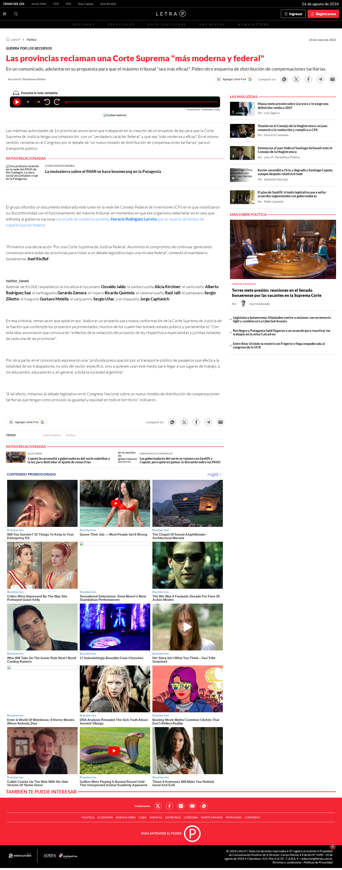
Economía (105, 817)
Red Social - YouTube (192, 806)
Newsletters (253, 24)
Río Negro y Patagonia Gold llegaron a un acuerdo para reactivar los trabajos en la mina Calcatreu (281, 332)
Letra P (15, 39)
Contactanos (142, 806)
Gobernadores (52, 435)
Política (31, 39)
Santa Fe (155, 817)
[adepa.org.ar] (49, 856)
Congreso (252, 817)
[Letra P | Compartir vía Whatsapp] (284, 79)
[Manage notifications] (333, 846)
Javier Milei (38, 4)
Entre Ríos (173, 817)
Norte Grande (212, 817)
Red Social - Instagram (181, 806)
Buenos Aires (125, 817)
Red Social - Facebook (169, 806)
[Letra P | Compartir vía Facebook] (308, 79)
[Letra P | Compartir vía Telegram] (320, 79)
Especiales (121, 24)
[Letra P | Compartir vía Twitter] (296, 79)
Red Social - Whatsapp (203, 806)
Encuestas (212, 24)
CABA (142, 817)
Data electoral (167, 24)
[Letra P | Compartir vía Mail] (332, 79)
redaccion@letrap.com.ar (316, 858)
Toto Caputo (85, 4)
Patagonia (234, 817)
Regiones (84, 24)
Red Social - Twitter (158, 806)
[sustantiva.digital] (68, 856)
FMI (68, 4)
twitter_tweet (17, 280)
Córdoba (191, 817)
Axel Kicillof (108, 4)
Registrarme (326, 14)
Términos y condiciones (287, 862)
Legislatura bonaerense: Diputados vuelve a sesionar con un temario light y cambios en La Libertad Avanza (282, 319)
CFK (56, 4)
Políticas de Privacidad (318, 862)
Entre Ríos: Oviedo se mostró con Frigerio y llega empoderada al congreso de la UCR (279, 345)
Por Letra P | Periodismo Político (27, 79)
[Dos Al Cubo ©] (20, 856)
